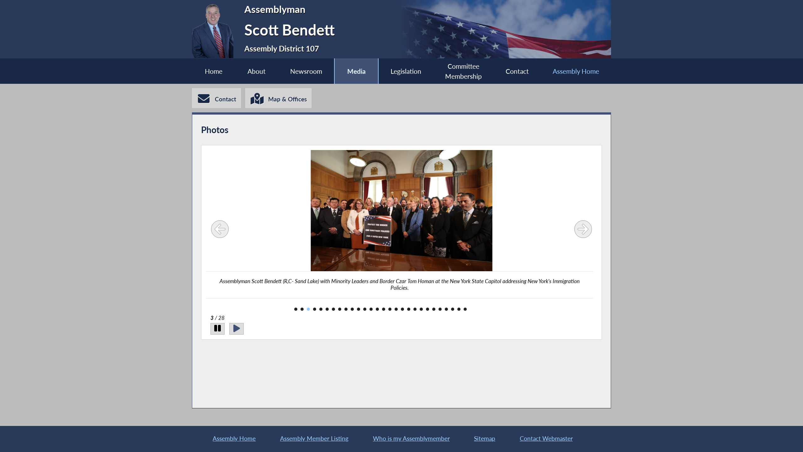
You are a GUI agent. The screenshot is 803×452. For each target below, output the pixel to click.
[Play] (236, 329)
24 (440, 309)
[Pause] (217, 329)
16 (389, 309)
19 (408, 309)
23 (433, 309)
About (256, 71)
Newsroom (306, 71)
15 (383, 309)
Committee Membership (463, 71)
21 (421, 309)
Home (213, 71)
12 (364, 309)
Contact (517, 71)
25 (446, 309)
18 (402, 309)
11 (358, 309)
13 (371, 309)
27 (458, 309)
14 (377, 309)
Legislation (406, 71)
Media (356, 71)
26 (452, 309)
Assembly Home (576, 71)
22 (427, 309)
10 (352, 309)
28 (465, 309)
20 (415, 309)
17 (396, 309)
